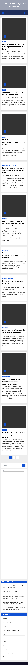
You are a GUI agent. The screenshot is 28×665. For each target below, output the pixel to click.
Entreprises (12, 165)
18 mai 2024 (6, 285)
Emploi (4, 634)
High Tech (5, 218)
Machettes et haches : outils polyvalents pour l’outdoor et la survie (13, 142)
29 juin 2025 (6, 97)
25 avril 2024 (7, 335)
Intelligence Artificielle (9, 653)
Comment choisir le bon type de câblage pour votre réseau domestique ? (13, 223)
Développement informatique (11, 630)
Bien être (5, 618)
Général (4, 41)
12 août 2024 (6, 260)
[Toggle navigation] (13, 12)
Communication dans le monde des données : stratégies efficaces (11, 381)
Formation (5, 641)
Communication (6, 165)
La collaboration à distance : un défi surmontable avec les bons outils (13, 170)
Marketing (5, 657)
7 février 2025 (7, 147)
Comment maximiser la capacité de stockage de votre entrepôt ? (13, 255)
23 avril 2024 (7, 439)
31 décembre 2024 (8, 175)
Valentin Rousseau (17, 51)
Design (4, 626)
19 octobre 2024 (7, 228)
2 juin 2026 (6, 51)
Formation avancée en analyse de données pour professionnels (13, 435)
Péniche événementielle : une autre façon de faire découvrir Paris (13, 46)
